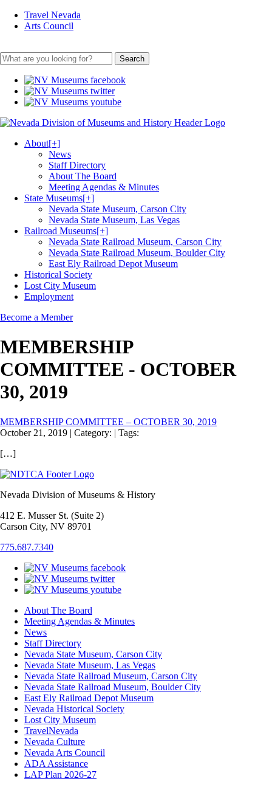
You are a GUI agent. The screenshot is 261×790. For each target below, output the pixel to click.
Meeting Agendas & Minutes (104, 187)
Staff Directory (77, 165)
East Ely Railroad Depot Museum (113, 263)
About (42, 143)
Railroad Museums (66, 231)
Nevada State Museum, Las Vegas (114, 220)
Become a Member (36, 317)
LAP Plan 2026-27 (60, 774)
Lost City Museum (60, 285)
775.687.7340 (26, 547)
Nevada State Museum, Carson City (117, 209)
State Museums (59, 198)
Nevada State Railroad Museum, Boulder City (137, 253)
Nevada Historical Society (74, 709)
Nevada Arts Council (64, 752)
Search (132, 58)
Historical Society (58, 274)
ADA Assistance (56, 763)
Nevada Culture (54, 741)
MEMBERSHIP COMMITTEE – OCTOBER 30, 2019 (108, 422)
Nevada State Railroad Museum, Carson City (135, 242)
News (60, 154)
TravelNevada (51, 731)
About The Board (83, 176)
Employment (48, 296)
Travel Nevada (52, 15)
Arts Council (48, 26)
